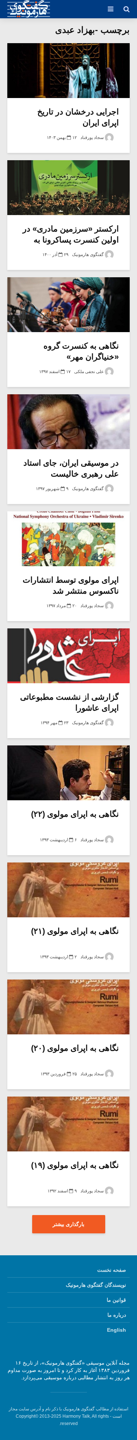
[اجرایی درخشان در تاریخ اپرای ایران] (68, 70)
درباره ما (116, 1315)
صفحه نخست (111, 1270)
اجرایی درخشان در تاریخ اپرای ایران (78, 117)
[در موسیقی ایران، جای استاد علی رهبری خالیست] (68, 421)
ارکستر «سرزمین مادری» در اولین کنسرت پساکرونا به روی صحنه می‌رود (71, 239)
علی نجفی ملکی (89, 371)
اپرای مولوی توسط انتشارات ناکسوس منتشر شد (71, 585)
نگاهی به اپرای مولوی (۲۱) (75, 931)
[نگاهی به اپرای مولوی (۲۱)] (68, 889)
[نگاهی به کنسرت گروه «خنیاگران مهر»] (68, 304)
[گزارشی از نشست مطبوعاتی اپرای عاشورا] (68, 655)
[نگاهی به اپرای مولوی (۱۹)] (68, 1124)
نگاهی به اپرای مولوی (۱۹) (75, 1165)
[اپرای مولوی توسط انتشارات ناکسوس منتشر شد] (68, 538)
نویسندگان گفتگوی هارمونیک (96, 1285)
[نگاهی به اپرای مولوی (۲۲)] (68, 772)
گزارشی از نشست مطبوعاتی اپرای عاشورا (69, 702)
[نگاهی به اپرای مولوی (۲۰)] (68, 1007)
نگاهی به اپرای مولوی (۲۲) (75, 814)
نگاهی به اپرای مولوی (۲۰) (75, 1048)
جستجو (59, 36)
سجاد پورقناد (92, 137)
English (116, 1330)
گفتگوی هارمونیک (88, 254)
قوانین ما (116, 1300)
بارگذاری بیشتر (68, 1224)
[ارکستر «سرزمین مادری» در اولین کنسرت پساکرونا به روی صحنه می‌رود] (68, 187)
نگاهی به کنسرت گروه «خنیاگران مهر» (81, 351)
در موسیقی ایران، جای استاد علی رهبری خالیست (71, 468)
